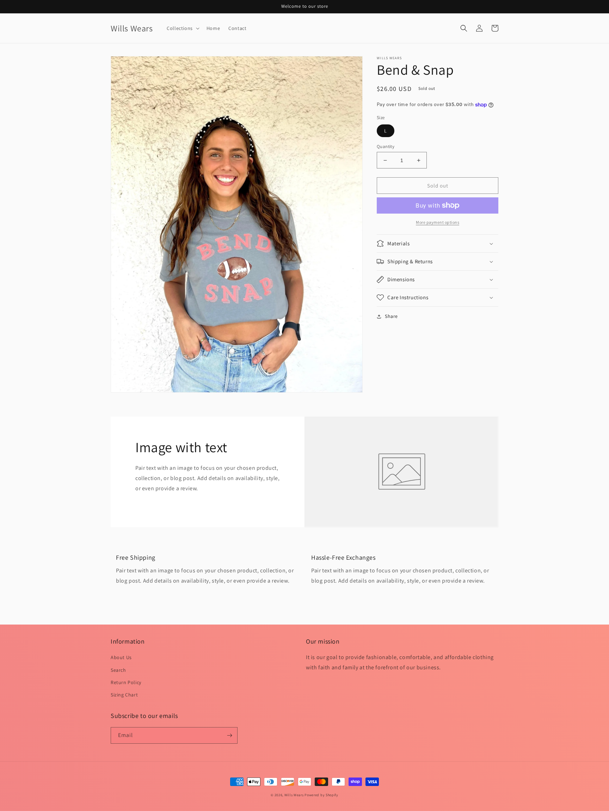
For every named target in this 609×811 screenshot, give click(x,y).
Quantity (385, 146)
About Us (121, 657)
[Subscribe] (229, 735)
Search (118, 670)
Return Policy (126, 682)
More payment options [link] (437, 222)
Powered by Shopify (321, 795)
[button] (182, 28)
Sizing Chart (124, 695)
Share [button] (391, 316)
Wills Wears (294, 795)
